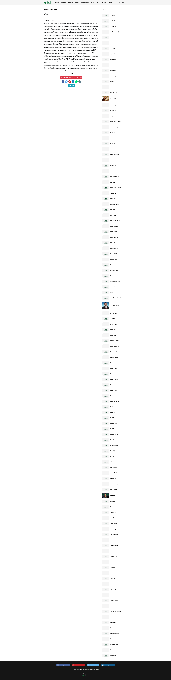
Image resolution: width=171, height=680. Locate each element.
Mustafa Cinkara (114, 423)
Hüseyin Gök (113, 264)
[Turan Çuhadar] (105, 556)
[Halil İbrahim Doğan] (105, 220)
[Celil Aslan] (105, 81)
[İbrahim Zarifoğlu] (105, 633)
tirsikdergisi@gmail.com (94, 669)
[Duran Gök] (105, 143)
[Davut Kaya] (105, 110)
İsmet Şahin (113, 655)
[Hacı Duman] (105, 198)
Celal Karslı (113, 70)
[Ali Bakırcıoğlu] (105, 324)
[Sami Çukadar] (105, 523)
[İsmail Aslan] (105, 650)
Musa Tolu (112, 412)
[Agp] (105, 292)
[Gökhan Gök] (105, 193)
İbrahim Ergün (113, 622)
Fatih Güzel (113, 182)
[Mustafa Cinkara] (105, 423)
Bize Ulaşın (71, 85)
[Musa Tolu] (105, 412)
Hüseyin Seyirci (114, 270)
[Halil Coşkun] (105, 215)
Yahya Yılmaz (113, 578)
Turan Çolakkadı (114, 551)
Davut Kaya (113, 110)
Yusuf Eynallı (113, 606)
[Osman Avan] (105, 467)
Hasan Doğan (113, 231)
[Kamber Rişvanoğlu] (105, 341)
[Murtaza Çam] (105, 407)
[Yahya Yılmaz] (105, 578)
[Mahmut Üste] (105, 363)
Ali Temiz (112, 37)
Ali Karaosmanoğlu (114, 32)
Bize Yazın (103, 2)
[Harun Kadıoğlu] (105, 226)
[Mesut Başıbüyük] (105, 401)
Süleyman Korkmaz (115, 540)
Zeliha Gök (113, 617)
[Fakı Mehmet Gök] (105, 176)
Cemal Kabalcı (113, 92)
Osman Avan (113, 467)
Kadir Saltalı (113, 329)
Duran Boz (112, 132)
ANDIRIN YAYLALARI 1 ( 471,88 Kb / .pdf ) (71, 77)
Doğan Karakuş (114, 127)
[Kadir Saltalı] (105, 329)
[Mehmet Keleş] (105, 385)
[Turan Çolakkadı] (105, 551)
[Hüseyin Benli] (105, 259)
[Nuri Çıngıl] (105, 456)
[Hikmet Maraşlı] (105, 248)
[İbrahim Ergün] (105, 622)
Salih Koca (112, 518)
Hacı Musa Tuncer (114, 204)
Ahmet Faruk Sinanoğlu (116, 297)
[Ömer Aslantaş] (105, 484)
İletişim (110, 2)
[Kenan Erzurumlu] (105, 346)
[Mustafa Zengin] (105, 440)
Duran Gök (112, 143)
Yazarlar (77, 2)
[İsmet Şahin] (105, 655)
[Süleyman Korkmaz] (105, 540)
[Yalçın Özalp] (105, 589)
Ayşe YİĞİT (113, 54)
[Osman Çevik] (105, 473)
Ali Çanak (112, 21)
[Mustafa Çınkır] (105, 429)
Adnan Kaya (113, 286)
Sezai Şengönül (114, 529)
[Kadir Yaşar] (105, 335)
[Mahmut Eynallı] (105, 357)
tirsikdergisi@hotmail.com (82, 669)
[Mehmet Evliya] (105, 379)
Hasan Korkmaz (114, 237)
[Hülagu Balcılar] (105, 254)
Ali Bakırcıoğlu (113, 324)
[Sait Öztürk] (105, 512)
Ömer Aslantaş (114, 484)
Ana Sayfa (56, 2)
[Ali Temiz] (105, 37)
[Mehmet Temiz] (105, 390)
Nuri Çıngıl (112, 456)
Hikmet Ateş (113, 242)
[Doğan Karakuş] (105, 127)
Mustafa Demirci (114, 434)
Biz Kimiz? (63, 2)
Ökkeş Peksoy (113, 478)
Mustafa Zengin (114, 440)
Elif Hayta (112, 149)
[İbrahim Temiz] (105, 628)
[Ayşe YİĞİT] (105, 54)
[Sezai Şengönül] (105, 529)
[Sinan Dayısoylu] (105, 534)
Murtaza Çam (113, 406)
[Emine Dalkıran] (105, 160)
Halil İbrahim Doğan (115, 220)
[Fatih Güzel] (105, 182)
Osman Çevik (113, 473)
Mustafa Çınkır (113, 428)
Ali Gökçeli (113, 26)
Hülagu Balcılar (113, 253)
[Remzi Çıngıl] (105, 507)
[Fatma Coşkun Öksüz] (105, 187)
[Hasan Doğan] (105, 232)
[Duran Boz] (105, 132)
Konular (92, 2)
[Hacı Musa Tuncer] (105, 204)
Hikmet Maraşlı (113, 248)
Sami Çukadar (113, 523)
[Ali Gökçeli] (105, 26)
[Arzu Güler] (105, 48)
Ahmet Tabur (113, 313)
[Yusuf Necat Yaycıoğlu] (105, 611)
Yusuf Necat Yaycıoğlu (115, 611)
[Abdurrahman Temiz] (105, 281)
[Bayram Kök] (105, 65)
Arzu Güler (113, 48)
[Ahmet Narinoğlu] (105, 305)
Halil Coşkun (113, 215)
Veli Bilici (112, 567)
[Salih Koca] (105, 518)
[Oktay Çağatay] (105, 462)
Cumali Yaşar (113, 105)
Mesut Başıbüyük (114, 401)
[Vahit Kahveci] (105, 562)
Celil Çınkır (113, 87)
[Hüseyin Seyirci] (105, 270)
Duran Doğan (113, 138)
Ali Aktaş (112, 318)
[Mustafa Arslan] (105, 418)
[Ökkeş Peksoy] (105, 478)
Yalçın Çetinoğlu (114, 584)
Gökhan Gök (113, 193)
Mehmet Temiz (114, 390)
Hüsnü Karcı (113, 275)
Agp (111, 292)
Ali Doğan (112, 15)
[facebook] (63, 665)
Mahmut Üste (113, 362)
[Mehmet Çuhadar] (105, 374)
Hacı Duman (113, 198)
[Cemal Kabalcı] (105, 92)
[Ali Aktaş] (105, 318)
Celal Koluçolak (114, 76)
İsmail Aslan (113, 650)
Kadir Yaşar (113, 335)
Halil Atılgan (113, 209)
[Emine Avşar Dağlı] (105, 154)
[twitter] (93, 665)
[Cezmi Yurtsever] (105, 98)
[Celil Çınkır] (105, 87)
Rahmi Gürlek (113, 489)
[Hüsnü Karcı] (105, 276)
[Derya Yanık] (105, 116)
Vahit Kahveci (113, 562)
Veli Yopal (112, 573)
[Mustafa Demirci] (105, 434)
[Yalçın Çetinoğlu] (105, 584)
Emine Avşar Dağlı (114, 154)
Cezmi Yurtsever (114, 98)
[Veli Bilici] (105, 567)
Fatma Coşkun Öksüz (115, 187)
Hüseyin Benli (113, 259)
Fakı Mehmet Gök (114, 176)
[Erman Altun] (105, 165)
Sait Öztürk (113, 512)
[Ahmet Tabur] (105, 313)
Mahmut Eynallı (114, 357)
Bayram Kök (113, 65)
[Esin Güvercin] (105, 171)
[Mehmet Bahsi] (105, 368)
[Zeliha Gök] (105, 617)
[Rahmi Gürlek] (105, 489)
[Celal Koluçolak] (105, 76)
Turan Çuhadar (113, 556)
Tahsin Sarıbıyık (114, 545)
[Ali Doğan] (105, 15)
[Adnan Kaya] (105, 287)
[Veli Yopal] (105, 573)
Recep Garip (113, 495)
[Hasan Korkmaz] (105, 237)
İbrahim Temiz (113, 628)
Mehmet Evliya (113, 379)
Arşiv (97, 2)
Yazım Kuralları (85, 2)
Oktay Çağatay (114, 462)
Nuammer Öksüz (114, 445)
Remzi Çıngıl (113, 507)
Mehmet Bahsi (113, 368)
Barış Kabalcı (113, 59)
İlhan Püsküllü (113, 639)
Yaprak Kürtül (113, 595)
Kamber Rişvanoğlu (115, 340)
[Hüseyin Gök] (105, 265)
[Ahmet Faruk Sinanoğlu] (105, 298)
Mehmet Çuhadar (114, 373)
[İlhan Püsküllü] (105, 639)
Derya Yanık (113, 116)
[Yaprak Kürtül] (105, 595)
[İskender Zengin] (105, 644)
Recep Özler (113, 501)
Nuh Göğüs (113, 451)
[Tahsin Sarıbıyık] (105, 545)
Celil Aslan (112, 81)
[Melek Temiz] (105, 396)
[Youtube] (78, 665)
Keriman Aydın (113, 351)
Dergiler (70, 2)
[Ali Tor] (105, 43)
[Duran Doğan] (105, 138)
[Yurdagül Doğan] (105, 600)
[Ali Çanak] (105, 21)
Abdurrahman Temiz (115, 281)
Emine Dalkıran (113, 160)
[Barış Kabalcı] (105, 59)
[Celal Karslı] (105, 70)
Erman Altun (113, 165)
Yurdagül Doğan (114, 600)
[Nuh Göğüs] (105, 451)
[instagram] (108, 665)
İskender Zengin (114, 644)
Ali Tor (112, 43)
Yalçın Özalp (113, 589)
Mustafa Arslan (113, 417)
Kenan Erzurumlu (114, 346)
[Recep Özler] (105, 501)
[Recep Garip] (105, 495)
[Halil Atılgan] (105, 209)
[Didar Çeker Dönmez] (105, 121)
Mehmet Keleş (113, 384)
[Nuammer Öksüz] (105, 445)
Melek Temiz (113, 395)
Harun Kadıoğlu (114, 226)
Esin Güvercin (113, 171)
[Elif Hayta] (105, 149)
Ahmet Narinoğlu (114, 305)
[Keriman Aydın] (105, 352)
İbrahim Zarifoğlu (114, 633)
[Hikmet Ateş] (105, 243)
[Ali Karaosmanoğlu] (105, 32)
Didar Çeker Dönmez (115, 121)
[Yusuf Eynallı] (105, 606)
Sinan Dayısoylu (114, 534)
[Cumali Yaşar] (105, 105)
